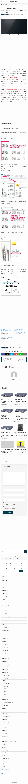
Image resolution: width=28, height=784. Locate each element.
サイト (4, 497)
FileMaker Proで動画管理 (6, 337)
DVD (5, 593)
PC (4, 602)
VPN (5, 680)
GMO (5, 719)
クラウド (6, 653)
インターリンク (7, 724)
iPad (5, 587)
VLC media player (7, 738)
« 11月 (2, 576)
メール (4, 492)
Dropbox (5, 655)
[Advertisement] (14, 54)
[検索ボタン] (26, 1)
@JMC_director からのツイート (8, 773)
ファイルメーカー (8, 702)
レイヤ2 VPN (7, 694)
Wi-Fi (5, 696)
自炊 (5, 766)
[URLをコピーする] (25, 354)
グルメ (5, 750)
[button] (3, 354)
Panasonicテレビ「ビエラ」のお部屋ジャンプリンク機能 (7, 331)
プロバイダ (6, 716)
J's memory (14, 1)
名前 (4, 487)
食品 (5, 755)
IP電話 (5, 678)
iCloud (5, 661)
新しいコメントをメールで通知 (9, 504)
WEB (5, 621)
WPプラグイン (7, 638)
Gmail (5, 730)
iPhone (5, 590)
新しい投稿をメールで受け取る (9, 508)
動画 (5, 733)
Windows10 (6, 630)
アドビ (5, 647)
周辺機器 (6, 607)
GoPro (5, 736)
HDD (6, 610)
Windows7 (6, 633)
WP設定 (5, 641)
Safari (5, 713)
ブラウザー (6, 705)
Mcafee (5, 669)
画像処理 (6, 758)
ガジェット (6, 605)
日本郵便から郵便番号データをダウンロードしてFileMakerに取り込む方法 (19, 331)
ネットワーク (5, 14)
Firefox (5, 708)
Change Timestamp (14, 347)
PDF (5, 618)
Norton (5, 672)
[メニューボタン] (1, 1)
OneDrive (6, 664)
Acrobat (5, 650)
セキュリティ (7, 666)
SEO (5, 624)
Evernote (6, 658)
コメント (5, 471)
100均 (5, 747)
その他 (5, 644)
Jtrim (5, 761)
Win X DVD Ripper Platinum (9, 741)
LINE (5, 599)
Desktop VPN (7, 683)
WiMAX (5, 699)
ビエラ (20, 347)
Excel (5, 596)
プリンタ (6, 613)
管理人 (14, 379)
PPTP (6, 688)
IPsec (6, 686)
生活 (5, 744)
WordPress (6, 636)
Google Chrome (7, 711)
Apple (5, 585)
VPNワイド (7, 691)
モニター (6, 616)
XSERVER (6, 722)
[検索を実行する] (25, 551)
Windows (6, 627)
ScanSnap (6, 769)
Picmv (5, 763)
